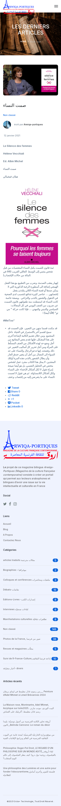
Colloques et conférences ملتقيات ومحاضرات (26, 579)
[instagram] (15, 504)
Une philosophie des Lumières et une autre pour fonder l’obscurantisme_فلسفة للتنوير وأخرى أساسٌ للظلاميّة (29, 771)
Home (23, 41)
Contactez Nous (12, 540)
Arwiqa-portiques (33, 124)
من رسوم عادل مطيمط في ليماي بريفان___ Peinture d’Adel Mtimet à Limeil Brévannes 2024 (28, 693)
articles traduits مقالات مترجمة (19, 560)
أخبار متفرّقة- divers (13, 668)
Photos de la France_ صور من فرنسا (21, 638)
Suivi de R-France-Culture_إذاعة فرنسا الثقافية (27, 658)
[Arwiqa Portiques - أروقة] (18, 5)
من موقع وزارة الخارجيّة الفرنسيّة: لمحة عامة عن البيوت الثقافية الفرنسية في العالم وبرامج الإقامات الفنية (28, 736)
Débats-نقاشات (11, 589)
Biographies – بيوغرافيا (14, 570)
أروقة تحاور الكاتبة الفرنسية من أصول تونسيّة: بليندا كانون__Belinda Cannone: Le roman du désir (26, 723)
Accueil (7, 523)
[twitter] (5, 504)
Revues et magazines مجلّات (18, 648)
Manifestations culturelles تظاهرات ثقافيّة (25, 619)
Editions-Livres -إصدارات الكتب (19, 599)
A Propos (8, 534)
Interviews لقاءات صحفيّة (15, 609)
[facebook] (10, 504)
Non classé (9, 115)
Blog (5, 529)
